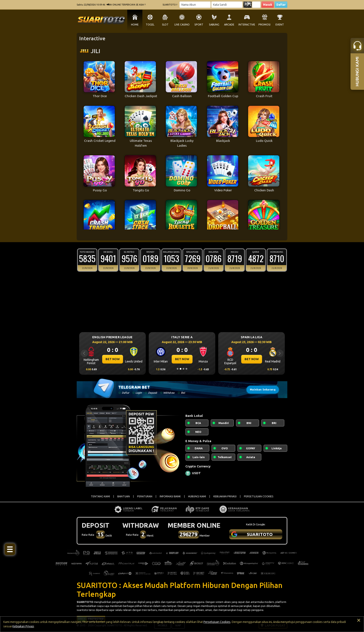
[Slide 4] (186, 369)
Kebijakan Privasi (23, 626)
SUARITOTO (85, 601)
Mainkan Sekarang (263, 389)
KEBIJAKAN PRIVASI (225, 496)
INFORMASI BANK (170, 496)
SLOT (165, 24)
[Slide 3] (183, 369)
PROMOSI (264, 24)
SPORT (198, 24)
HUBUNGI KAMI (197, 496)
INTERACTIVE (246, 24)
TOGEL (150, 24)
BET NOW (113, 359)
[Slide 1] (177, 369)
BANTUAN (123, 496)
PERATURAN (144, 496)
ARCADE (229, 24)
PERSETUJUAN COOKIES (258, 496)
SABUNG (214, 24)
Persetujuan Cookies (216, 622)
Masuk (267, 4)
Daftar (281, 4)
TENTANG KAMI (100, 496)
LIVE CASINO (182, 24)
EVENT (280, 24)
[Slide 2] (180, 369)
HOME (135, 24)
